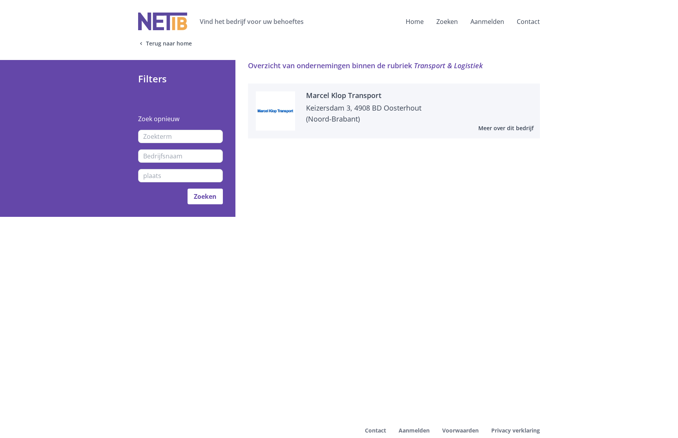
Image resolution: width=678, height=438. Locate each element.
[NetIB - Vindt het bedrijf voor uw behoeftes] (162, 21)
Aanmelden (487, 21)
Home (415, 21)
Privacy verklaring (515, 430)
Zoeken (447, 21)
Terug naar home (169, 43)
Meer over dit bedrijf (506, 128)
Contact (528, 21)
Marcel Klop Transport (343, 95)
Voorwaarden (460, 430)
